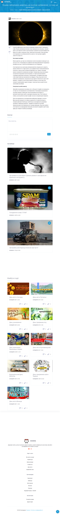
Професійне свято (30, 469)
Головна (11, 9)
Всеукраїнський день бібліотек (16, 375)
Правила (28, 510)
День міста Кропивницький (41, 347)
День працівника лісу (39, 322)
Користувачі (30, 478)
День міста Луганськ (39, 297)
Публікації (30, 480)
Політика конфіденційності (37, 510)
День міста (30, 467)
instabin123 (14, 18)
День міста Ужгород (15, 297)
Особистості (30, 464)
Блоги (16, 9)
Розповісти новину (30, 499)
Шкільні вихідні (30, 462)
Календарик (12, 299)
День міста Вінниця (15, 401)
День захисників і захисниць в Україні (15, 348)
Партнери (30, 488)
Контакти (30, 485)
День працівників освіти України (40, 375)
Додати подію (30, 501)
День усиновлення (15, 322)
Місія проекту (30, 483)
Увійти (55, 2)
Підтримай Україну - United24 (30, 490)
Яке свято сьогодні (30, 457)
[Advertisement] (30, 266)
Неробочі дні (30, 459)
